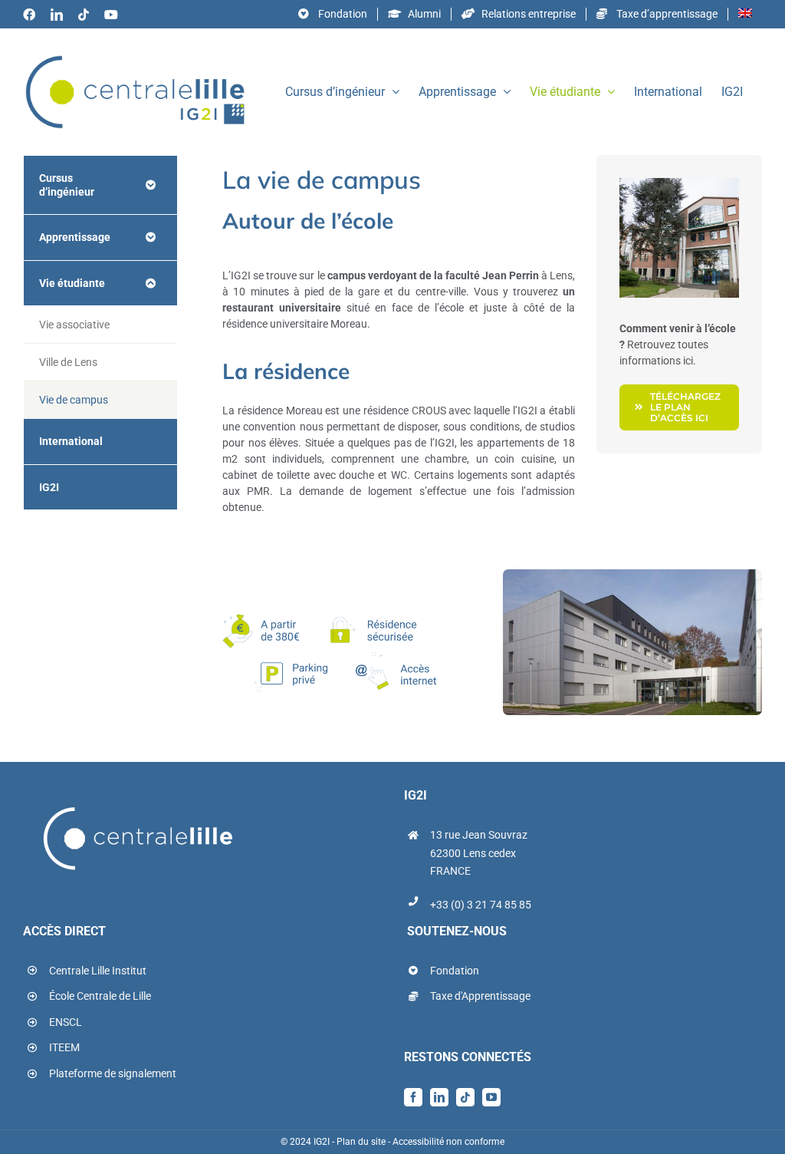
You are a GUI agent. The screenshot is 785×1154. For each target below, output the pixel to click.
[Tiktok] (465, 1097)
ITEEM (64, 1047)
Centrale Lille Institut (97, 970)
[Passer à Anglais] (745, 14)
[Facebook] (413, 1097)
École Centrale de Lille (100, 996)
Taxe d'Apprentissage (480, 996)
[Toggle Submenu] (150, 185)
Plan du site (361, 1141)
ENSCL (65, 1022)
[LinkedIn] (439, 1097)
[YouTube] (491, 1097)
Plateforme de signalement (112, 1073)
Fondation (454, 970)
